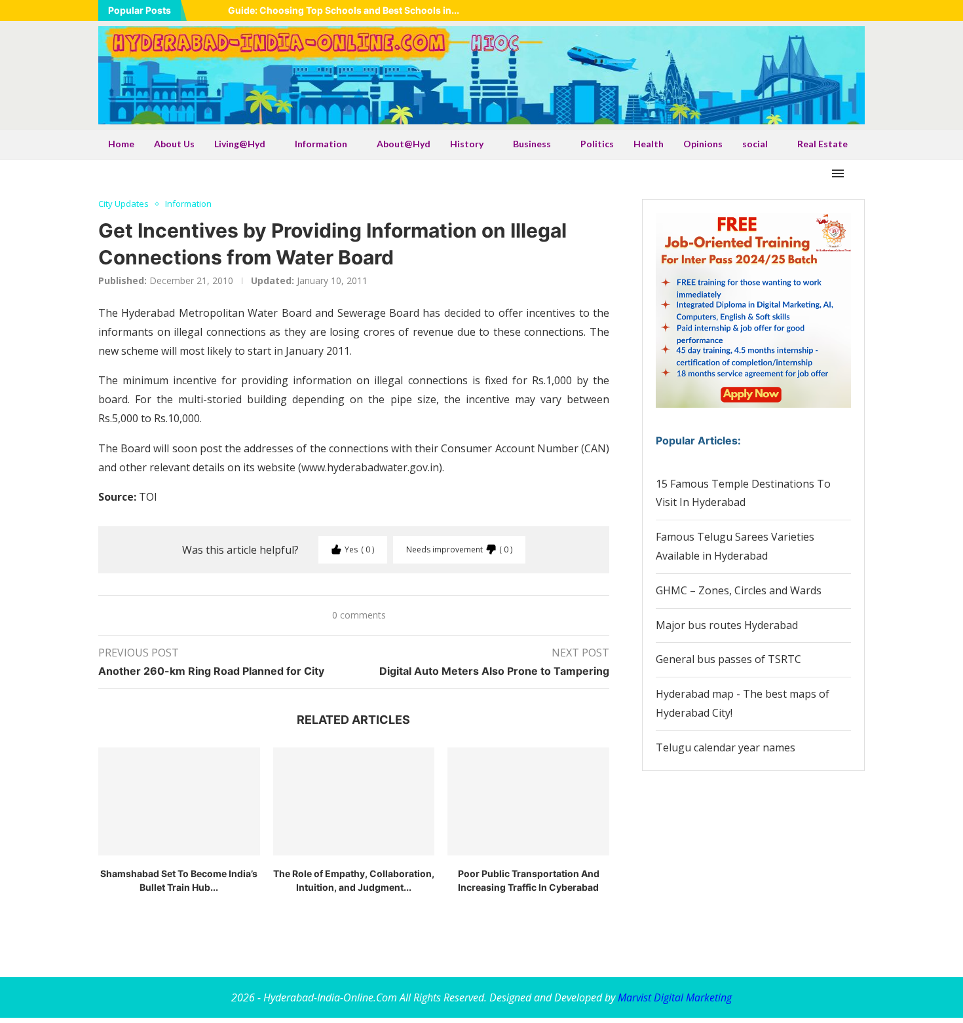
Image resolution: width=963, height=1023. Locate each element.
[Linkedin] (812, 10)
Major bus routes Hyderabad (727, 625)
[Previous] (199, 10)
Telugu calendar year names (725, 747)
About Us (174, 143)
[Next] (215, 10)
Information (321, 143)
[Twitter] (795, 10)
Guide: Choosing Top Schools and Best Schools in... (343, 10)
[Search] (858, 173)
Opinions (703, 143)
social (755, 143)
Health (648, 143)
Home (121, 143)
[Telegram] (861, 10)
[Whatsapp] (844, 10)
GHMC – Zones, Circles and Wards (738, 590)
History (466, 143)
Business (532, 143)
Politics (597, 143)
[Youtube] (828, 10)
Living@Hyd (239, 143)
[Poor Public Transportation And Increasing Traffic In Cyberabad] (528, 801)
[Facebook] (779, 10)
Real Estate (822, 143)
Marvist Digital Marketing (675, 997)
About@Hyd (403, 143)
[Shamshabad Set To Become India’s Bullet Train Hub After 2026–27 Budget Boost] (179, 801)
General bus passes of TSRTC (728, 659)
